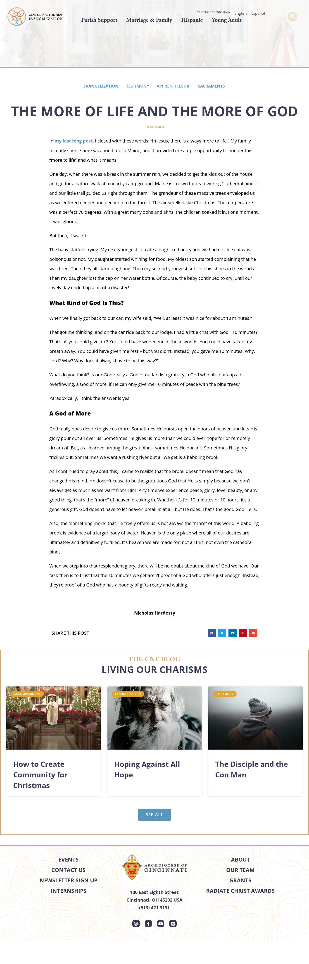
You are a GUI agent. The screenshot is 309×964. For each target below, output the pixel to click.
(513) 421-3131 (154, 907)
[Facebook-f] (148, 923)
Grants (240, 880)
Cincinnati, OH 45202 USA (154, 900)
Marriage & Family (149, 20)
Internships (68, 891)
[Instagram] (136, 923)
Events (68, 859)
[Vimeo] (172, 923)
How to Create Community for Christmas (40, 775)
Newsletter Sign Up (68, 880)
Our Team (240, 870)
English (241, 13)
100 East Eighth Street (154, 892)
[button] (292, 16)
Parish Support (99, 20)
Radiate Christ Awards (240, 891)
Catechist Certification (213, 12)
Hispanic (192, 20)
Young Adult (226, 20)
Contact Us (68, 870)
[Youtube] (160, 923)
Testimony (155, 126)
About (240, 859)
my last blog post (74, 141)
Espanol (258, 13)
